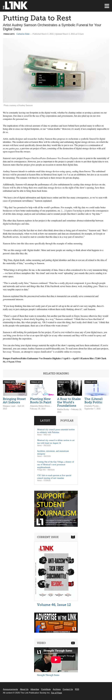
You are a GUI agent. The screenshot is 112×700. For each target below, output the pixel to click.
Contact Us (68, 689)
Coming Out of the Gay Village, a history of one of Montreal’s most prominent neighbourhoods (55, 464)
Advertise (34, 689)
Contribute (46, 689)
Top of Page (56, 693)
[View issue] (56, 600)
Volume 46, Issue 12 (54, 605)
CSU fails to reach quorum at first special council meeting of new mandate (54, 476)
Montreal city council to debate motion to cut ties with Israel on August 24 (56, 441)
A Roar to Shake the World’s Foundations (69, 402)
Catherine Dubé (22, 34)
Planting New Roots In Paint (40, 400)
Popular (67, 420)
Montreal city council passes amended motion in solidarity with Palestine (56, 431)
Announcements (10, 689)
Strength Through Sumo (48, 674)
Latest (45, 420)
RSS (77, 689)
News (39, 435)
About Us (24, 689)
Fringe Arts (41, 470)
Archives (57, 689)
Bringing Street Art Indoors (14, 400)
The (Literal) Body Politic (93, 400)
